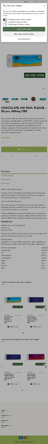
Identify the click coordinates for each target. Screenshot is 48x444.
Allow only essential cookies (24, 34)
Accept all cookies (24, 29)
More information (24, 39)
